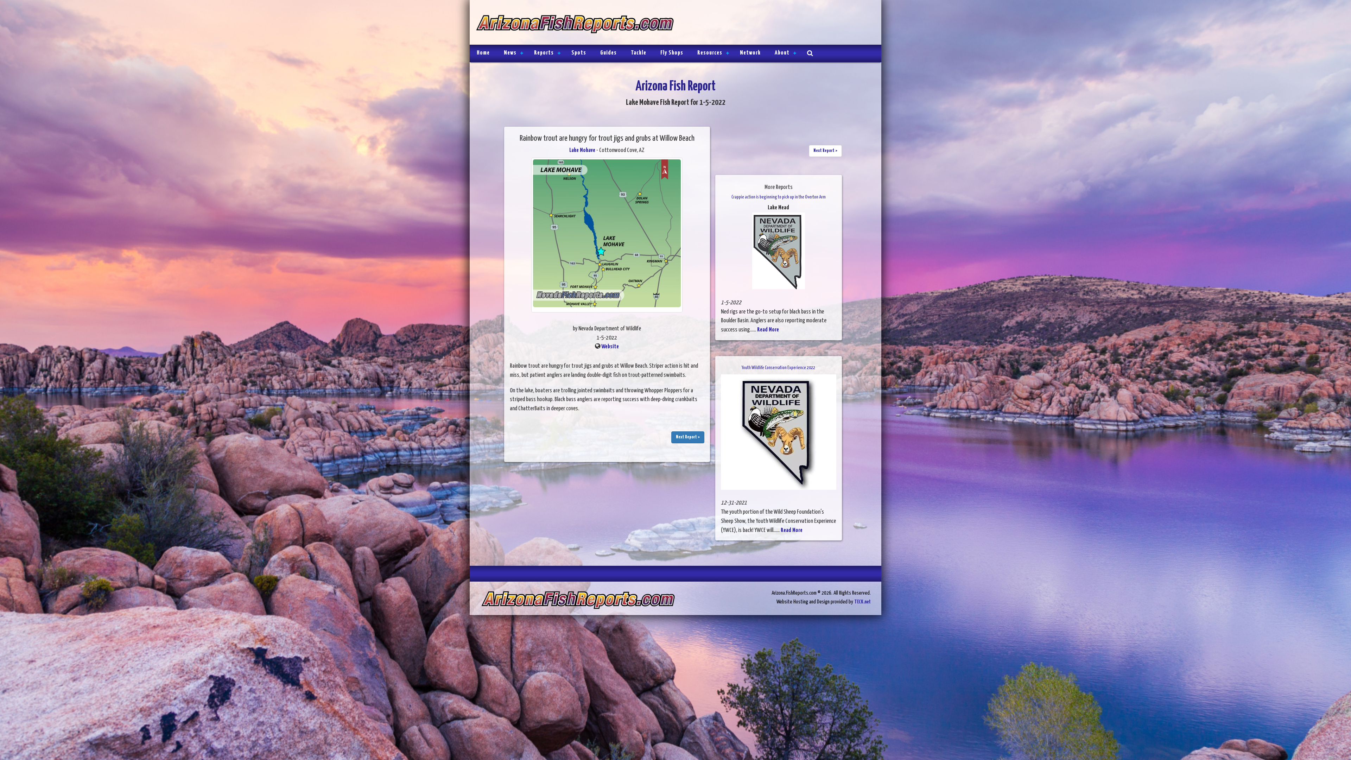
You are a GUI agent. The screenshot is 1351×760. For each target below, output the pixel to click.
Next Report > (688, 437)
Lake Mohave (582, 150)
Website (610, 347)
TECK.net (862, 601)
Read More (768, 330)
